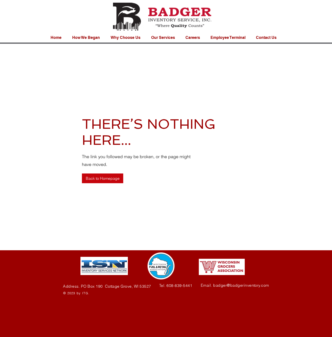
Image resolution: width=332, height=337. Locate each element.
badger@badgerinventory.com (241, 285)
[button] (267, 37)
